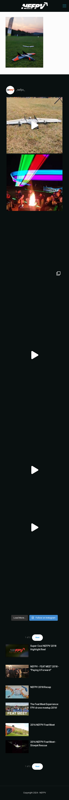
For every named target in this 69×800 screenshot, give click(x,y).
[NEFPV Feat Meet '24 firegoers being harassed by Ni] (34, 182)
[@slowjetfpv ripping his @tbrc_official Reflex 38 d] (34, 355)
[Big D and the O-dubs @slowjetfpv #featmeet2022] (34, 585)
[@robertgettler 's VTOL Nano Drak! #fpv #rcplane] (34, 125)
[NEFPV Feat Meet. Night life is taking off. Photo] (34, 412)
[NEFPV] (34, 6)
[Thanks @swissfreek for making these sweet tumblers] (34, 470)
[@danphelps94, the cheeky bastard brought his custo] (34, 297)
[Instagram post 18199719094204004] (34, 527)
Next (37, 637)
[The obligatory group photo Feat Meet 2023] (34, 240)
